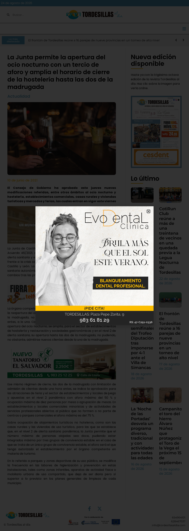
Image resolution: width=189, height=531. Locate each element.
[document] (94, 265)
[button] (148, 211)
